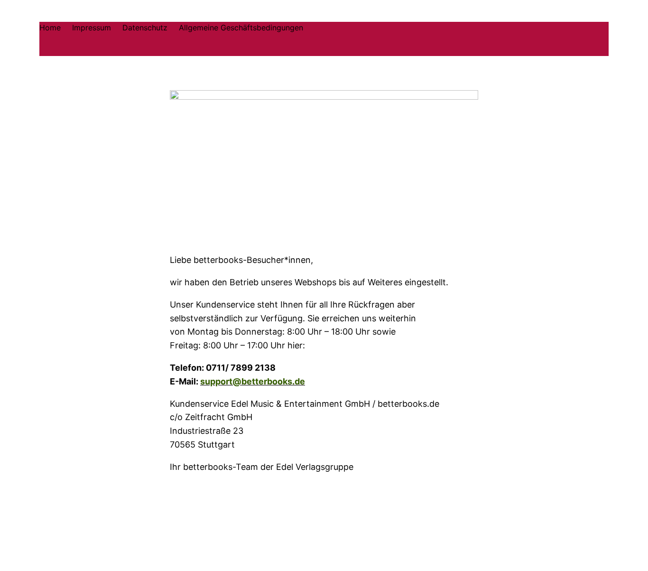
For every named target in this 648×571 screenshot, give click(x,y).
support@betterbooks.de (252, 381)
